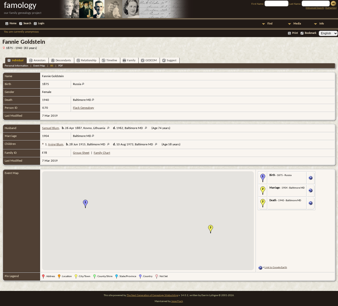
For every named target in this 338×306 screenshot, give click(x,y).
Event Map (39, 66)
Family (131, 60)
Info (321, 23)
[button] (85, 204)
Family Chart (102, 152)
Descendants (63, 60)
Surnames (331, 8)
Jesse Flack (177, 301)
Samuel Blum (50, 128)
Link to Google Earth (276, 267)
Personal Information (16, 66)
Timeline (111, 60)
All (51, 66)
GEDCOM (151, 60)
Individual (18, 60)
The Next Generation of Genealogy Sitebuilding (152, 295)
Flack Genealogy (83, 107)
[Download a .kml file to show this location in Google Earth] (311, 178)
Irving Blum (55, 144)
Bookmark (310, 33)
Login (41, 23)
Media (297, 23)
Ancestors (40, 60)
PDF (60, 66)
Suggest (171, 60)
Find (269, 23)
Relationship (88, 60)
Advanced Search (314, 8)
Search (27, 23)
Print (295, 33)
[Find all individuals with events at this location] (83, 84)
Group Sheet (81, 152)
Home (13, 23)
